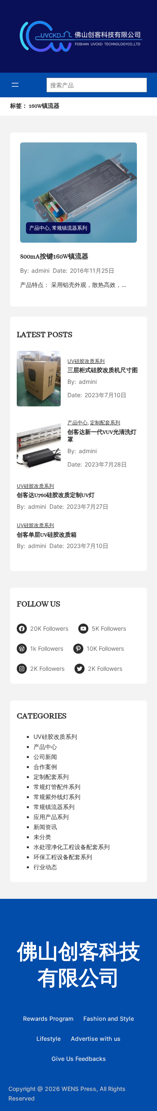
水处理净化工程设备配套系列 (71, 846)
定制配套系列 (105, 422)
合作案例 (45, 766)
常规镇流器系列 (69, 228)
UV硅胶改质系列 (86, 361)
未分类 (42, 836)
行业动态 (45, 866)
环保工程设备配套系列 (62, 856)
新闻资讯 (45, 826)
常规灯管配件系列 (56, 786)
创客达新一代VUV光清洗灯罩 (101, 436)
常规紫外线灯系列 (56, 796)
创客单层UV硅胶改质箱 (47, 535)
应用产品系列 (51, 816)
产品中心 (39, 228)
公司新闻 (45, 756)
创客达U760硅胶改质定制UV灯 (56, 495)
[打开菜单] (15, 85)
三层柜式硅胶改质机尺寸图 (102, 370)
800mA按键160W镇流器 (54, 257)
